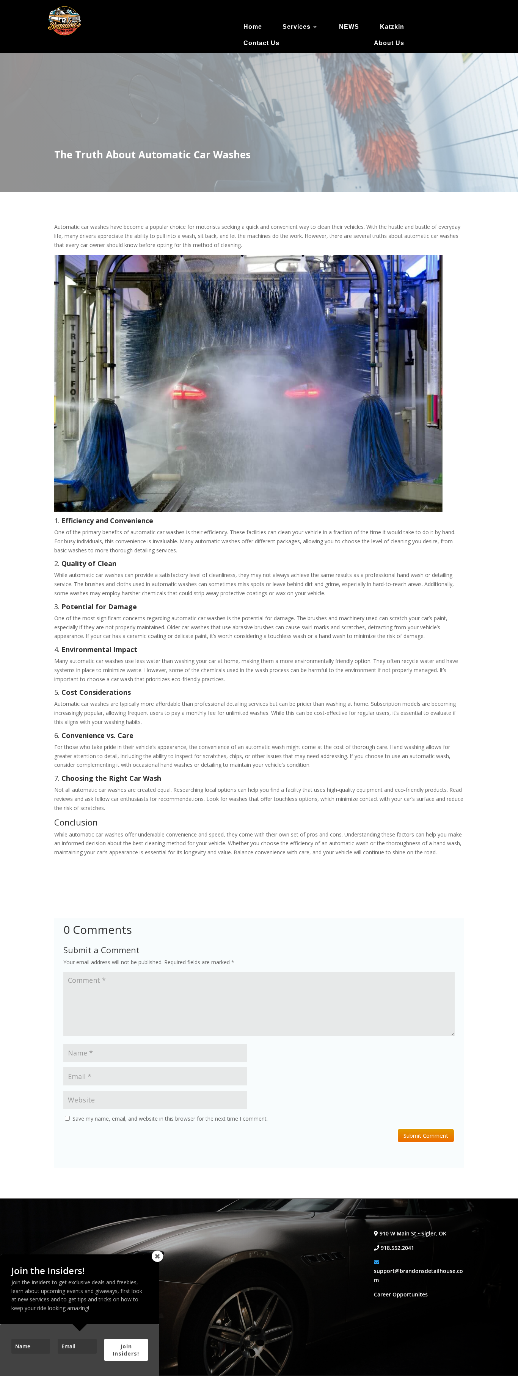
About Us (389, 43)
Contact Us (261, 43)
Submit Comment (425, 1135)
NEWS (349, 26)
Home (252, 26)
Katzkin (392, 26)
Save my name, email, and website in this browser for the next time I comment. (170, 1118)
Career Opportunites (401, 1294)
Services (297, 26)
